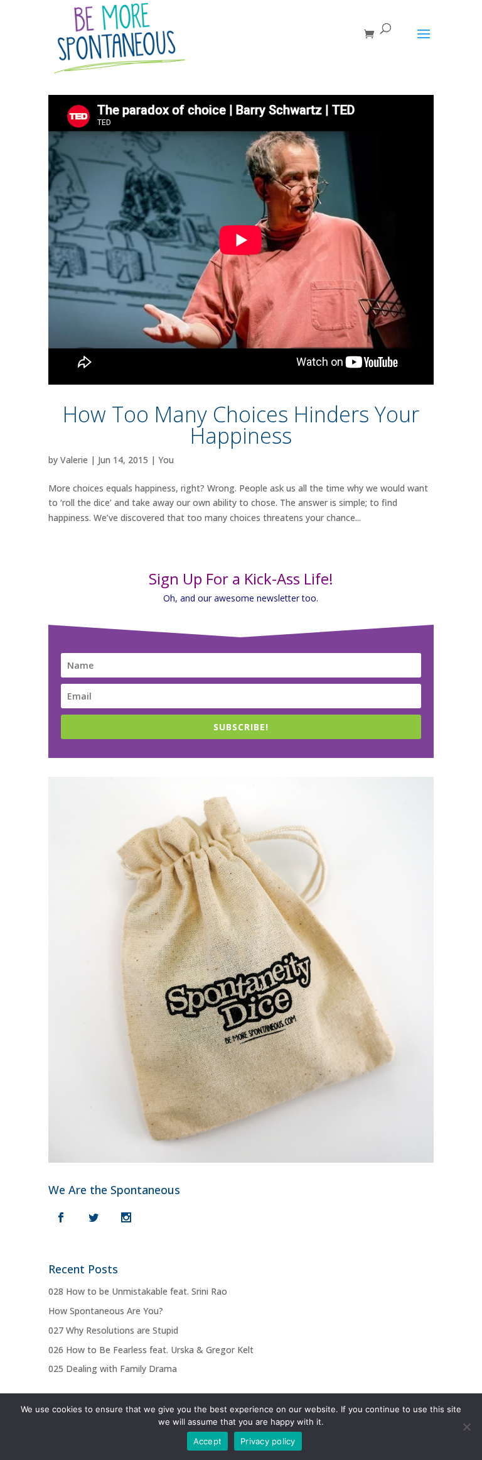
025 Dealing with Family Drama (112, 1369)
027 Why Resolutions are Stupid (113, 1330)
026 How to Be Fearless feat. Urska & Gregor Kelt (151, 1350)
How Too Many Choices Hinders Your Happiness (241, 425)
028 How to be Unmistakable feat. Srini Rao (137, 1291)
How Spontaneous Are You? (105, 1311)
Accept (207, 1441)
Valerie (74, 460)
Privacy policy (268, 1441)
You (166, 460)
